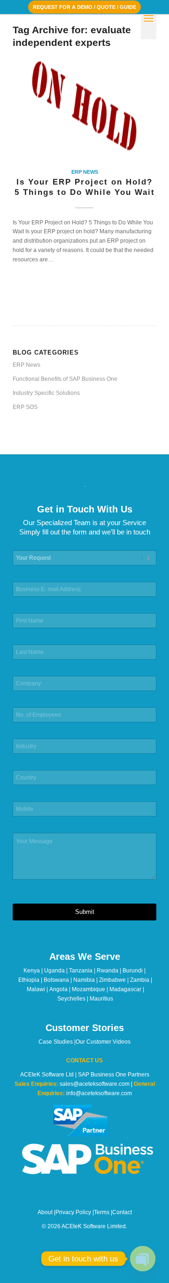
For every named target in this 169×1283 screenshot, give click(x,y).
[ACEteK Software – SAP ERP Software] (70, 33)
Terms (101, 1212)
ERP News (84, 172)
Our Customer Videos (103, 1041)
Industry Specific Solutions (46, 393)
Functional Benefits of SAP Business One (65, 379)
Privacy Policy (73, 1212)
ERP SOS (25, 407)
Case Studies (55, 1041)
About (45, 1212)
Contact (122, 1212)
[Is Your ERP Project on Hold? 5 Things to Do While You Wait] (84, 105)
